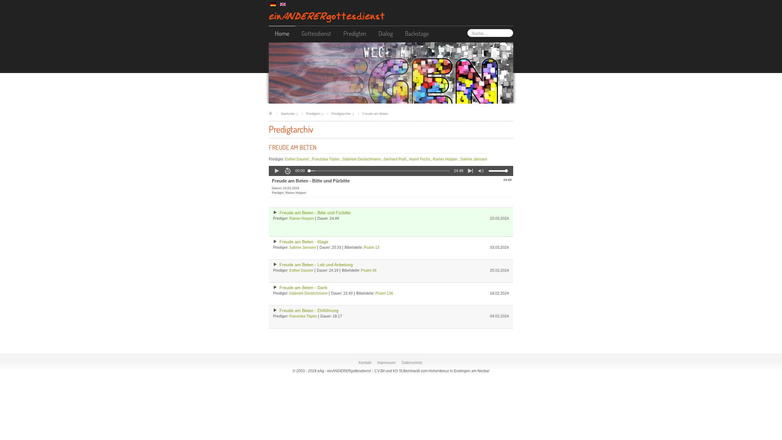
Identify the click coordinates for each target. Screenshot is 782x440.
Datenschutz (412, 363)
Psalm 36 (369, 270)
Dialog (385, 33)
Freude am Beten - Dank (303, 287)
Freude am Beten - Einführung (309, 310)
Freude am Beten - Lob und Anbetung (316, 264)
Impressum (386, 363)
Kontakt (365, 363)
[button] (276, 170)
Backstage (417, 33)
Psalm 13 (371, 247)
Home (282, 33)
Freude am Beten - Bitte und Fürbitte (315, 213)
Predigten (354, 33)
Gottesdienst (316, 33)
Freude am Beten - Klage (304, 242)
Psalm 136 (384, 293)
